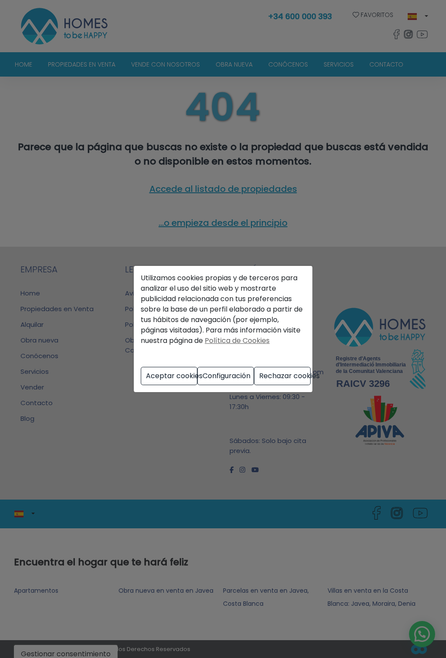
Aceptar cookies (171, 376)
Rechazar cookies (285, 376)
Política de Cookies (237, 341)
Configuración (226, 376)
